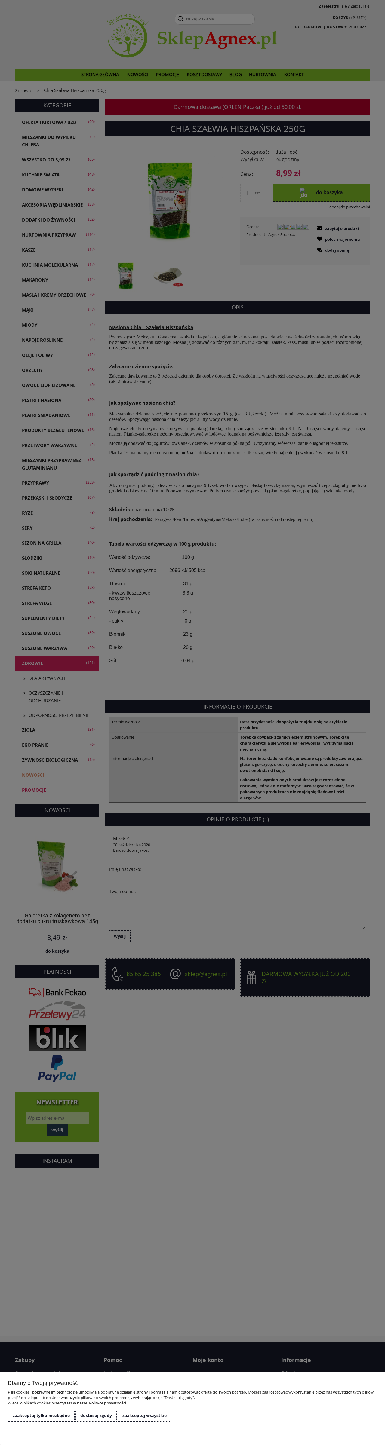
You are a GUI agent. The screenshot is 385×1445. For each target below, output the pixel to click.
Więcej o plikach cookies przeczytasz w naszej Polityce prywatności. (67, 1403)
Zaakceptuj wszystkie (144, 1415)
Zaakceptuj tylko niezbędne (41, 1415)
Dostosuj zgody (96, 1415)
